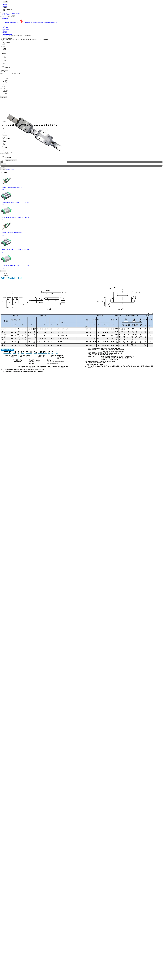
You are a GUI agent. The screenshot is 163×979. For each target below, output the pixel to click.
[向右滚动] (4, 271)
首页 (2, 22)
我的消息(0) (6, 1)
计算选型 (25, 22)
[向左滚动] (2, 271)
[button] (81, 42)
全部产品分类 (6, 27)
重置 (9, 42)
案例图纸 (33, 22)
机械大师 (37, 22)
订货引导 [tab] (5, 273)
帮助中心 (5, 6)
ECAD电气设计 (42, 22)
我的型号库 (54, 22)
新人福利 (5, 22)
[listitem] (81, 182)
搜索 (13, 16)
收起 (7, 153)
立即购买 (2, 167)
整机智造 (13, 22)
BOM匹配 (9, 22)
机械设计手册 (49, 22)
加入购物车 (3, 163)
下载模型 (3, 169)
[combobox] (6, 16)
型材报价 (17, 22)
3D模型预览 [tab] (5, 275)
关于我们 (5, 4)
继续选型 (2, 153)
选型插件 (29, 22)
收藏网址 (5, 7)
